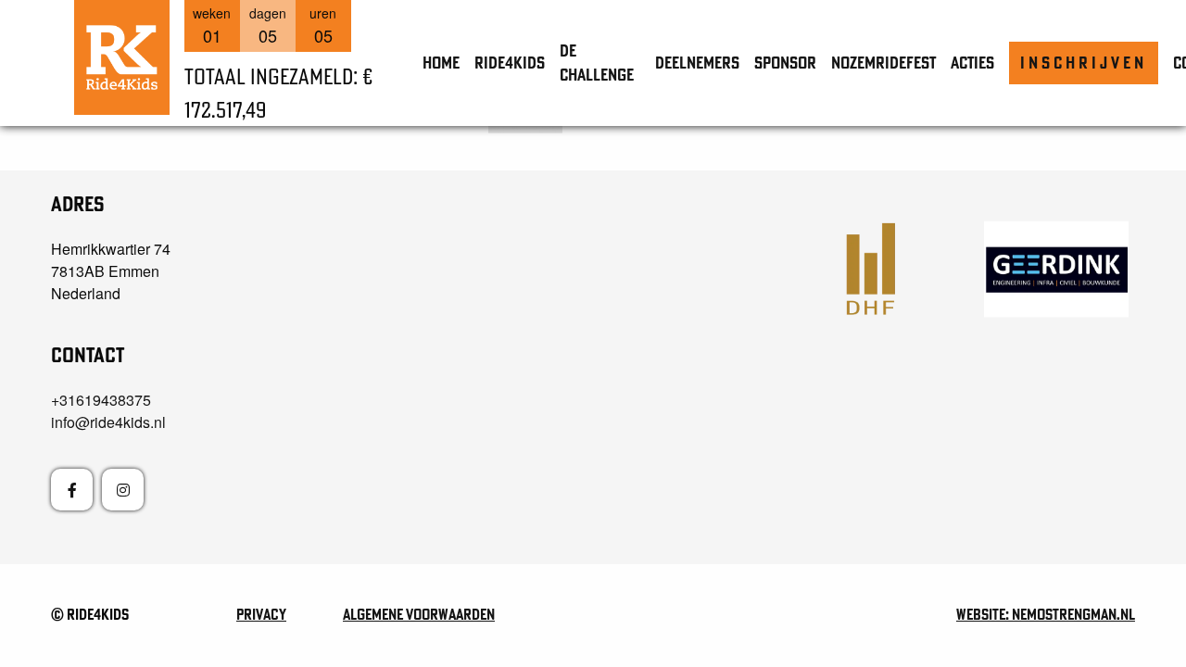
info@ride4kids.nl (108, 422)
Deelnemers (697, 62)
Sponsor (785, 62)
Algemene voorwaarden (419, 614)
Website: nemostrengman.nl (1045, 614)
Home (441, 62)
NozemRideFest (883, 62)
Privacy (261, 614)
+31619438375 (101, 399)
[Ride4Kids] (122, 57)
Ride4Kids (509, 62)
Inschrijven (1083, 62)
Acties (972, 62)
